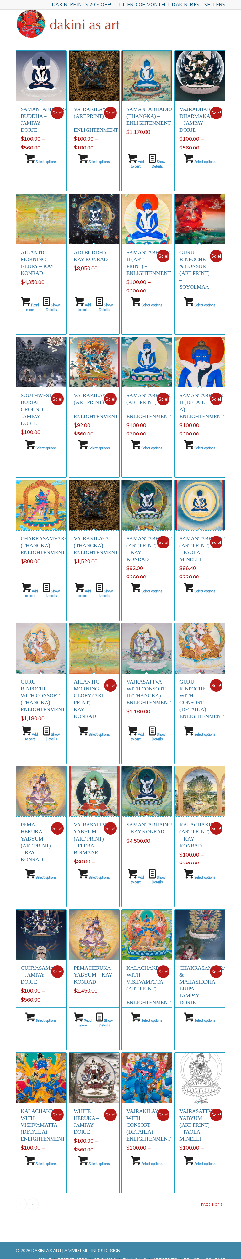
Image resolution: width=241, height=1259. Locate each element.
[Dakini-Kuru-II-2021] (71, 24)
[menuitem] (82, 4)
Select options (46, 162)
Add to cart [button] (137, 164)
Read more (32, 307)
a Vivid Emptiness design (92, 1250)
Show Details (159, 164)
